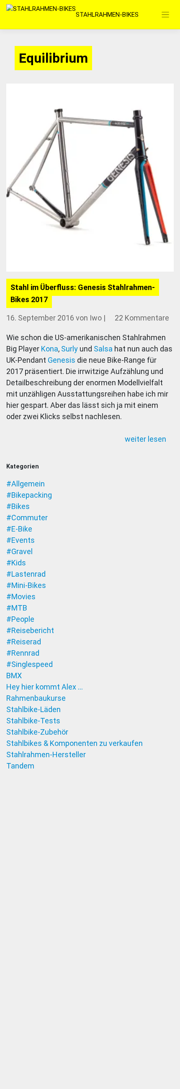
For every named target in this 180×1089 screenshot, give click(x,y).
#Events (20, 540)
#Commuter (27, 517)
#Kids (16, 562)
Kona (49, 348)
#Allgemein (25, 483)
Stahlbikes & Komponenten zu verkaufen (74, 743)
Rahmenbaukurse (36, 698)
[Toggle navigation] (165, 15)
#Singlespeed (29, 664)
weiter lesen (146, 439)
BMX (14, 675)
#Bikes (18, 506)
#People (20, 619)
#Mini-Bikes (26, 585)
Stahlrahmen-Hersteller (46, 754)
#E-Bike (19, 528)
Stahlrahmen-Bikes (107, 14)
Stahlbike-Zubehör (37, 732)
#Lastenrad (26, 574)
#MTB (16, 607)
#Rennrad (22, 653)
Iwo (96, 317)
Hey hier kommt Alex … (44, 686)
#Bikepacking (29, 495)
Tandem (20, 765)
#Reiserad (23, 641)
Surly (69, 348)
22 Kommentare (142, 317)
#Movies (21, 596)
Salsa (103, 348)
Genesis (61, 360)
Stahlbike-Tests (33, 720)
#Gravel (19, 551)
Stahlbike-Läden (33, 709)
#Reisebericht (30, 630)
